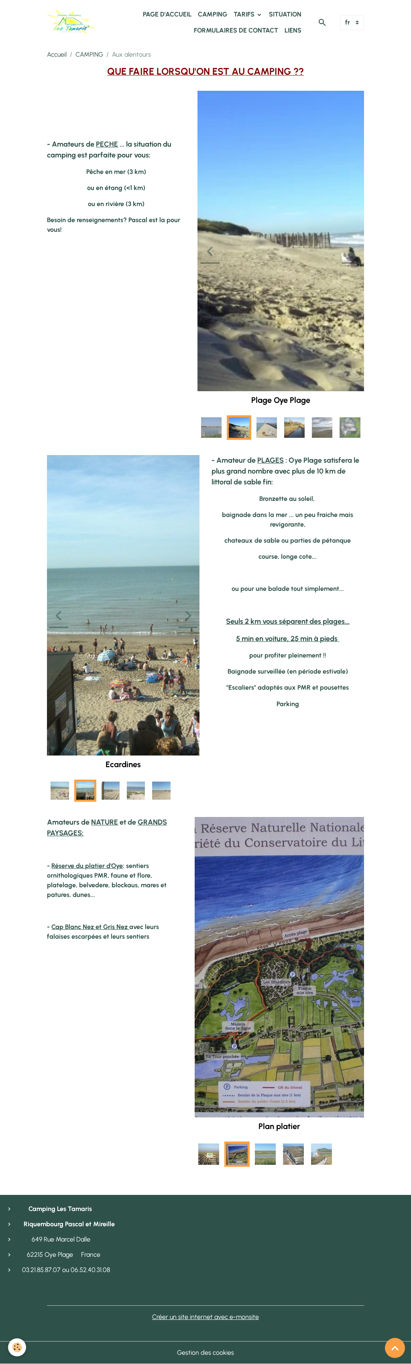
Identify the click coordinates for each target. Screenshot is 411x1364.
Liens (293, 30)
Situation (285, 14)
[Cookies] (17, 1347)
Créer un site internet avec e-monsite (205, 1317)
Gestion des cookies (205, 1352)
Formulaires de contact (236, 30)
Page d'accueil (167, 14)
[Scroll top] (395, 1348)
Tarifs (245, 14)
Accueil (57, 54)
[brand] (71, 22)
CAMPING (89, 54)
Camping (212, 14)
